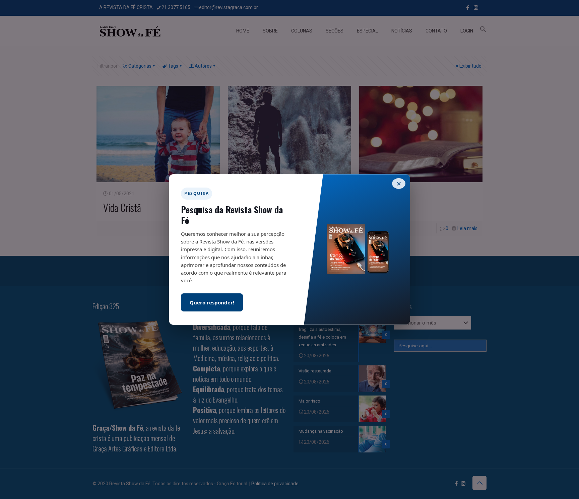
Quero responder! (212, 302)
